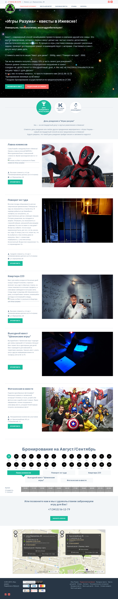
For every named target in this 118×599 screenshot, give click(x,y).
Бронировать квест (14, 86)
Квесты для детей (46, 6)
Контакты (83, 6)
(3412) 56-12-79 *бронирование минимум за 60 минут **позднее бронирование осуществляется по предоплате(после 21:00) (38, 76)
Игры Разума (75, 582)
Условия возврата (105, 586)
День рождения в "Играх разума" (44, 110)
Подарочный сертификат (28, 6)
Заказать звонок (59, 518)
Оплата (97, 586)
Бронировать (15, 182)
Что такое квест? (60, 109)
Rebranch (16, 586)
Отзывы (74, 6)
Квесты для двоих (76, 588)
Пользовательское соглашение (99, 584)
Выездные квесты (61, 6)
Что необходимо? (76, 109)
